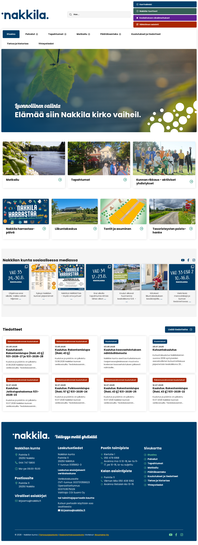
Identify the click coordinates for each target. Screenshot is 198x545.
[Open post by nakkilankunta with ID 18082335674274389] (154, 277)
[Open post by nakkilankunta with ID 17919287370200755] (182, 277)
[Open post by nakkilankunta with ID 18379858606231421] (44, 277)
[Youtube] (182, 260)
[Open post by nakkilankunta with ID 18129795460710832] (71, 277)
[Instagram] (193, 260)
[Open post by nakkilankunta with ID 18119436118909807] (16, 277)
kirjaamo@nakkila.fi (73, 510)
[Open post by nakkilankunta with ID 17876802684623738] (127, 277)
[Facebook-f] (188, 260)
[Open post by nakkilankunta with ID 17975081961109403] (99, 277)
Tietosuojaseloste (48, 534)
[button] (37, 34)
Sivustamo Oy (102, 534)
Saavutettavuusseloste (71, 534)
